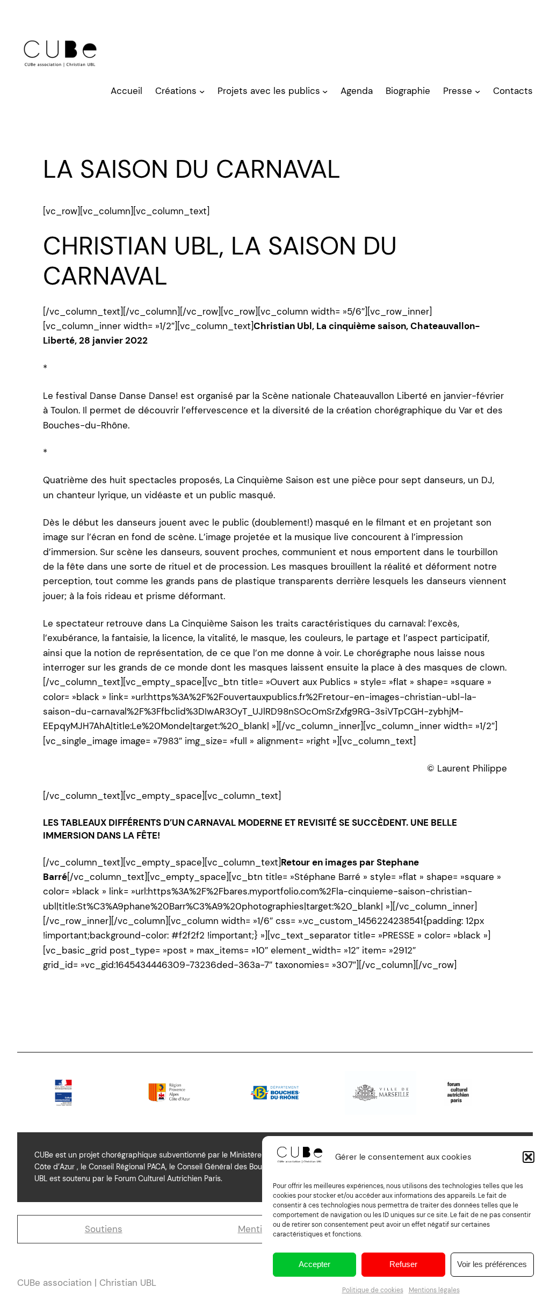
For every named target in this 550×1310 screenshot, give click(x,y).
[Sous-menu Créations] (202, 91)
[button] (528, 1157)
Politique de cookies (372, 1290)
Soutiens (103, 1229)
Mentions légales (434, 1290)
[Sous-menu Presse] (477, 91)
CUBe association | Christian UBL (86, 1283)
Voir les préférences (492, 1264)
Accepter (314, 1264)
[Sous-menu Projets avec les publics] (325, 91)
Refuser (403, 1264)
